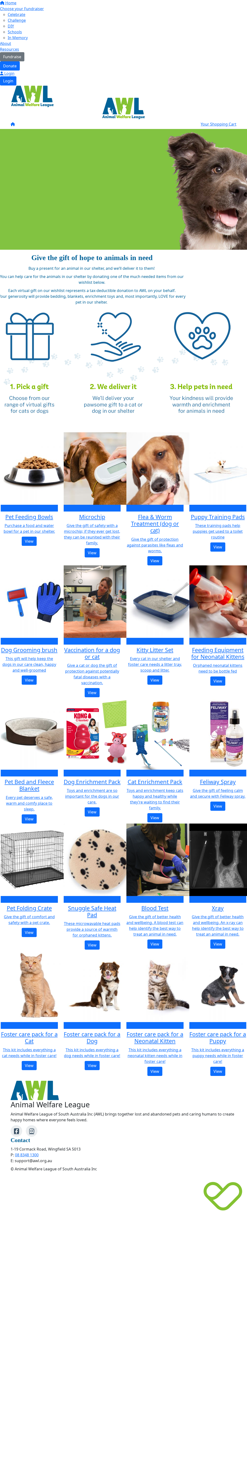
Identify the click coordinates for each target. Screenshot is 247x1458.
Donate (10, 66)
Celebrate (16, 14)
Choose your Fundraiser (22, 8)
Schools (15, 32)
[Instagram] (31, 1131)
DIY (11, 26)
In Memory (18, 37)
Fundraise (12, 56)
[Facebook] (16, 1131)
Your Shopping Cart (218, 124)
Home (10, 3)
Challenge (17, 20)
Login (8, 73)
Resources (9, 49)
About (5, 43)
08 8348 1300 (27, 1155)
